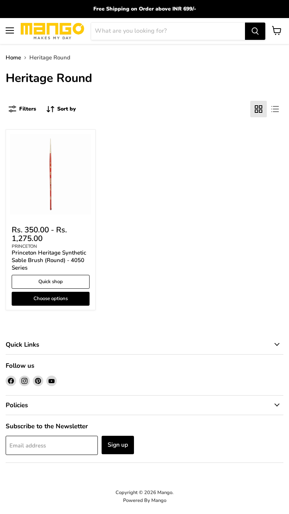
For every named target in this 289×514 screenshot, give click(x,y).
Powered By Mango (144, 500)
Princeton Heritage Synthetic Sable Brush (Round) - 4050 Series (49, 260)
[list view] (275, 109)
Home (13, 58)
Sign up (118, 445)
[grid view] (258, 109)
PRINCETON (24, 246)
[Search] (255, 31)
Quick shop (50, 281)
